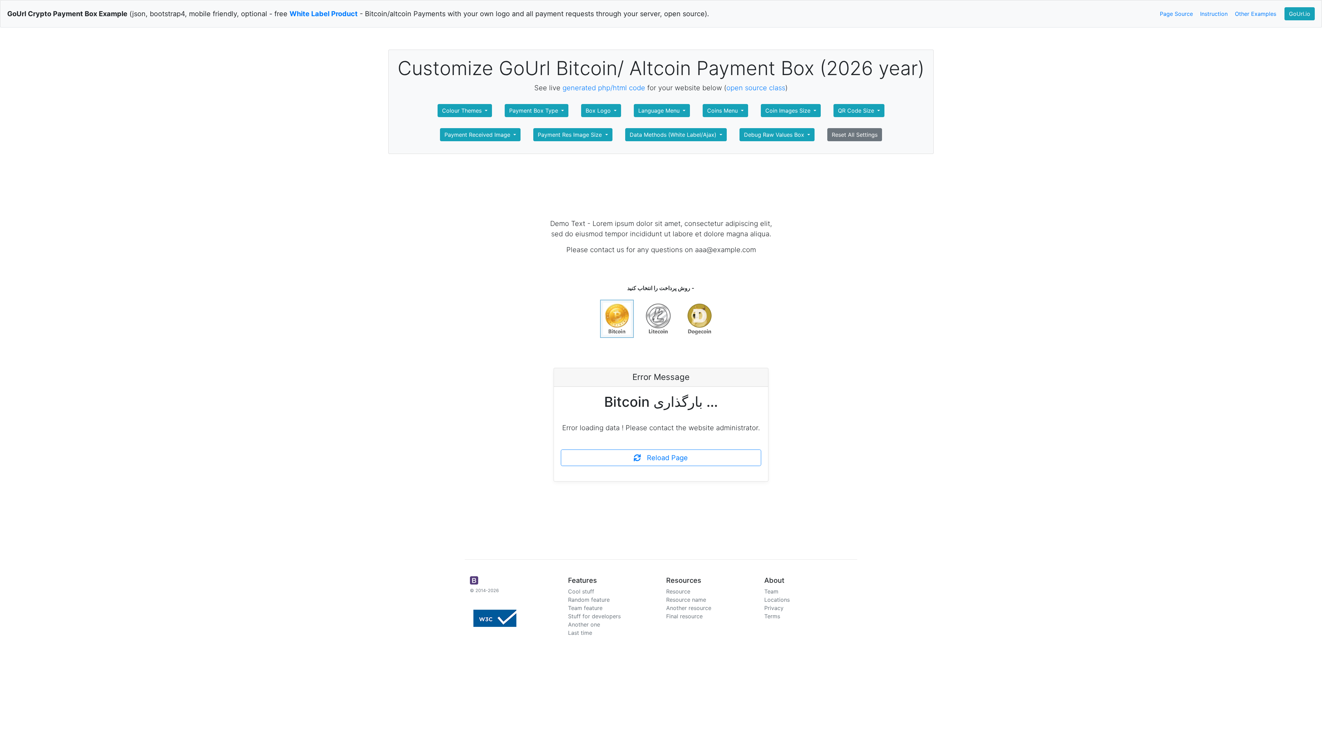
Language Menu (659, 110)
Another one (584, 624)
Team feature (585, 607)
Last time (580, 632)
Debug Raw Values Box (775, 134)
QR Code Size (857, 110)
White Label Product (324, 14)
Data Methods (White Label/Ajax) (674, 134)
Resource (678, 591)
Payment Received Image (478, 134)
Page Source (1176, 13)
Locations (777, 599)
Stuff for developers (594, 616)
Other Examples (1255, 13)
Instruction (1214, 13)
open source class (755, 88)
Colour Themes (462, 110)
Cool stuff (581, 591)
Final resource (684, 616)
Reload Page (664, 458)
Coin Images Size (788, 110)
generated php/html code (604, 88)
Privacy (774, 607)
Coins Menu (723, 110)
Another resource (688, 607)
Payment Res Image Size (571, 134)
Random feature (589, 599)
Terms (772, 616)
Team (771, 591)
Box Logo (599, 110)
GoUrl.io (1299, 13)
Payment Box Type (534, 110)
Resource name (686, 599)
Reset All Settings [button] (855, 134)
